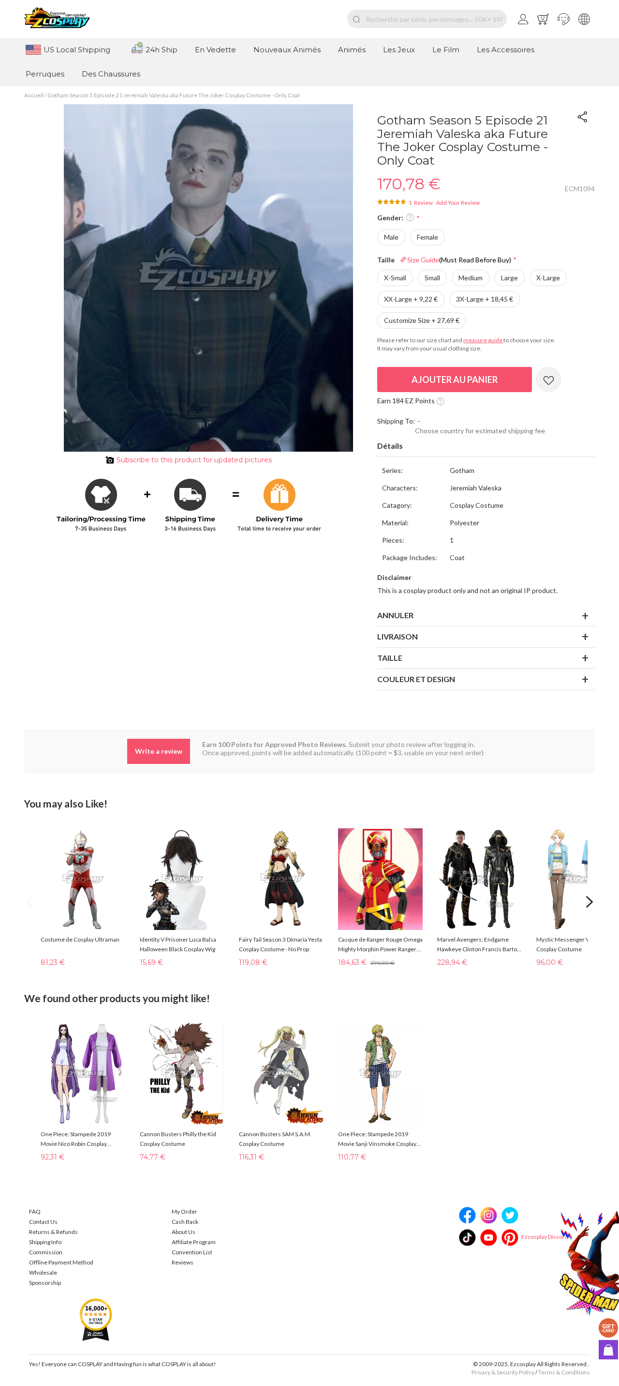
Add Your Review (458, 202)
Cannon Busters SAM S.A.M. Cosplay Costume (275, 1138)
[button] (564, 18)
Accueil (34, 95)
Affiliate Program (194, 1242)
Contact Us (43, 1221)
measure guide (483, 340)
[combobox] (427, 19)
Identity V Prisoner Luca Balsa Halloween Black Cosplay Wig (178, 944)
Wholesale (43, 1272)
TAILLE (389, 657)
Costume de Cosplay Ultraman (80, 939)
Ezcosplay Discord (544, 1236)
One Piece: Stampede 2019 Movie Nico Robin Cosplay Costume (76, 1139)
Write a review (158, 751)
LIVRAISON (397, 636)
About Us (183, 1231)
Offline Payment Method (61, 1262)
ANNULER (395, 615)
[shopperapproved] (96, 1319)
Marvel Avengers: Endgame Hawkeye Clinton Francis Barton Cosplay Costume (478, 945)
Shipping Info (45, 1242)
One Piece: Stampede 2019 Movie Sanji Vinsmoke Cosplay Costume (377, 1139)
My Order (184, 1211)
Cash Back (185, 1221)
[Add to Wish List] (548, 379)
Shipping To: (396, 421)
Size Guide (459, 260)
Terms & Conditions (564, 1372)
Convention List (192, 1252)
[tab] (486, 446)
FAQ (35, 1211)
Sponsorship (45, 1282)
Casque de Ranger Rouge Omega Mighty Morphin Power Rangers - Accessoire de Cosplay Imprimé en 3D (380, 945)
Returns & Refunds (53, 1231)
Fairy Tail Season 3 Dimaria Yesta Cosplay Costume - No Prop (280, 944)
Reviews (182, 1262)
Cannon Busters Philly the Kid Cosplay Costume (178, 1138)
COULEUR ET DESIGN (416, 679)
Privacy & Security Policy (503, 1372)
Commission (45, 1252)
